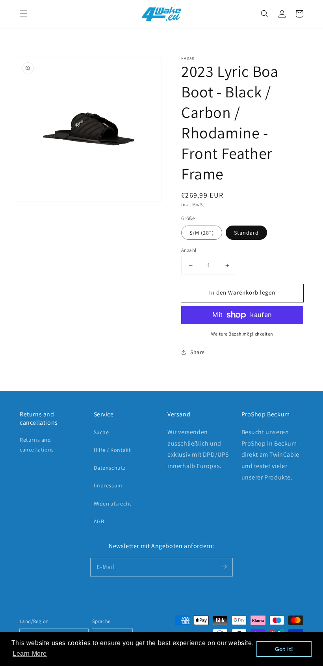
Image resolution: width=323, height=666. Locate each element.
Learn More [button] (30, 653)
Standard (246, 232)
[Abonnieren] (223, 567)
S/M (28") (201, 232)
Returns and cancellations (37, 444)
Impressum (108, 485)
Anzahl (188, 250)
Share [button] (197, 352)
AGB (99, 521)
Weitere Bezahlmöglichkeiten (242, 334)
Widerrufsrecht (113, 503)
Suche (101, 432)
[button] (23, 13)
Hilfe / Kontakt (112, 449)
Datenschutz (110, 467)
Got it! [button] (284, 649)
